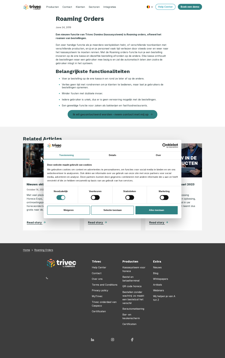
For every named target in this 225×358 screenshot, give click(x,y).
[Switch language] (150, 6)
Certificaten (99, 311)
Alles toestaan (156, 210)
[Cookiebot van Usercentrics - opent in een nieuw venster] (164, 145)
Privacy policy (100, 290)
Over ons (97, 278)
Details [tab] (112, 155)
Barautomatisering (133, 308)
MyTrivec (97, 296)
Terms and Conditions (104, 284)
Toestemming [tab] (66, 155)
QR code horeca (131, 286)
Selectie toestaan (112, 210)
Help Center (99, 267)
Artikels (157, 284)
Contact (96, 273)
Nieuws (157, 267)
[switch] (95, 197)
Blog (155, 273)
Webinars (158, 290)
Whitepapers (160, 278)
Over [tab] (158, 155)
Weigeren (69, 210)
